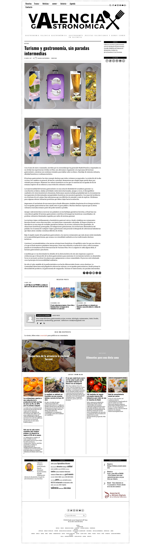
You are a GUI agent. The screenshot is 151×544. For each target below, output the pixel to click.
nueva (71, 477)
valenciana (61, 488)
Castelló (59, 469)
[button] (84, 515)
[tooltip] (113, 5)
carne (52, 469)
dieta (61, 474)
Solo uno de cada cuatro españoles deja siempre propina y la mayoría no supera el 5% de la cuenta (32, 432)
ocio (52, 480)
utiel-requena (62, 485)
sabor (52, 485)
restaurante (58, 482)
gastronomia (69, 474)
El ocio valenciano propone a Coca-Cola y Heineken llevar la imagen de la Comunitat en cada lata (62, 306)
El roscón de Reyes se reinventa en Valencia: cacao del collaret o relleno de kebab (88, 306)
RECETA (53, 482)
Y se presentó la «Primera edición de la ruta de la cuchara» (116, 485)
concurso (53, 474)
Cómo (57, 474)
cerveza (63, 469)
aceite (55, 463)
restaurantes (66, 482)
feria (63, 474)
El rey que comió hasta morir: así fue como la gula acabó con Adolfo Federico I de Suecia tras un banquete (75, 380)
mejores (63, 477)
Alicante (67, 463)
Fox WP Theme (84, 520)
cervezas (67, 469)
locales (56, 477)
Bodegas (65, 467)
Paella (54, 480)
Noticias (26, 43)
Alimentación (53, 466)
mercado (67, 477)
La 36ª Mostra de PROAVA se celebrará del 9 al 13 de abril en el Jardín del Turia (36, 285)
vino (65, 487)
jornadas (53, 477)
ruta (71, 482)
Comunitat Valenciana (64, 472)
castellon (56, 469)
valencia (54, 488)
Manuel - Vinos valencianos (114, 483)
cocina (53, 471)
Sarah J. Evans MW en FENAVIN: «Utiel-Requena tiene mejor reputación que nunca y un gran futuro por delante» (115, 476)
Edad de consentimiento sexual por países (116, 395)
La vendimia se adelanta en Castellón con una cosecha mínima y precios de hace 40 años (54, 397)
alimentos (60, 466)
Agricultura (61, 463)
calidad (69, 466)
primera (69, 480)
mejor (59, 477)
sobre (57, 485)
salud (55, 485)
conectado (43, 335)
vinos (69, 487)
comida (57, 472)
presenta (65, 480)
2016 (52, 463)
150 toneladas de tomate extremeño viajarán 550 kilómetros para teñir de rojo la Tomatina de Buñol (96, 397)
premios (61, 480)
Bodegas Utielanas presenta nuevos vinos (116, 467)
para (57, 479)
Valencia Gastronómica (43, 58)
